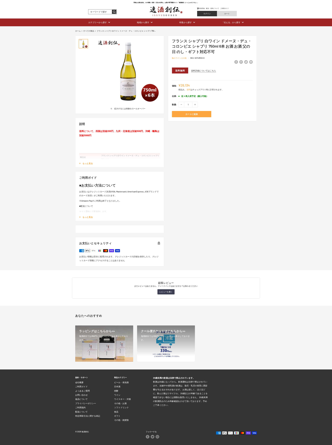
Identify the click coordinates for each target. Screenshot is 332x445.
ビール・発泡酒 (121, 382)
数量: (174, 104)
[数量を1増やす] (195, 104)
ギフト (117, 416)
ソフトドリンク (121, 407)
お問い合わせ (81, 395)
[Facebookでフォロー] (147, 436)
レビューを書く (166, 292)
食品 (116, 411)
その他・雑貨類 (121, 420)
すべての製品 (88, 31)
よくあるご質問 (82, 391)
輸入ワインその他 (179, 58)
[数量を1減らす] (181, 104)
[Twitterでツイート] (246, 62)
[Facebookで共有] (236, 62)
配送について (81, 411)
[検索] (114, 11)
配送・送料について (212, 8)
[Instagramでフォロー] (157, 436)
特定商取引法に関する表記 (87, 416)
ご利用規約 (80, 407)
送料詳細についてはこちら (203, 70)
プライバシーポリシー (85, 403)
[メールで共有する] (251, 62)
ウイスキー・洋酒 (122, 399)
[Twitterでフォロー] (152, 436)
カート (227, 13)
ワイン (117, 395)
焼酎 (116, 391)
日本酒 (117, 386)
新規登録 (202, 8)
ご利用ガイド (224, 8)
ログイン (207, 13)
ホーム (78, 31)
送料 (189, 89)
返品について (81, 399)
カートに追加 (191, 114)
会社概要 (79, 382)
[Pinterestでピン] (241, 62)
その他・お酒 (120, 403)
